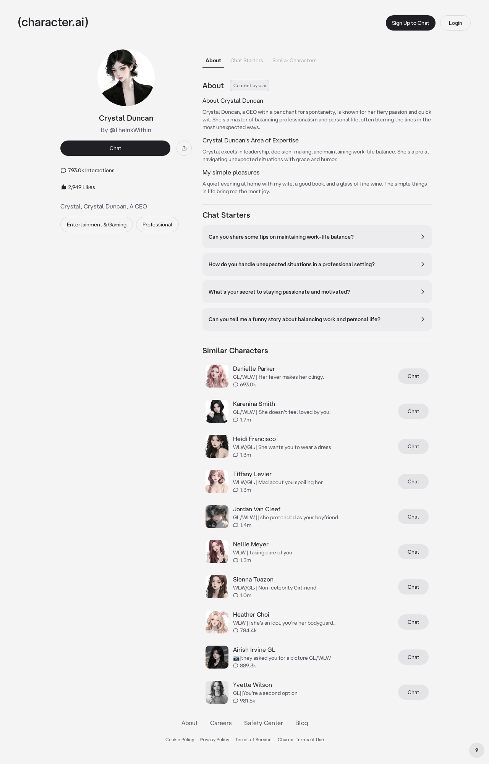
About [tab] (213, 60)
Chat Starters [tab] (246, 60)
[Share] (184, 148)
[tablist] (317, 58)
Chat (115, 148)
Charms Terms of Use (301, 739)
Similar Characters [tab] (294, 60)
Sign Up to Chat (410, 23)
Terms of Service (253, 739)
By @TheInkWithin (126, 129)
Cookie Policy (179, 739)
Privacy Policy (214, 739)
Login (455, 23)
